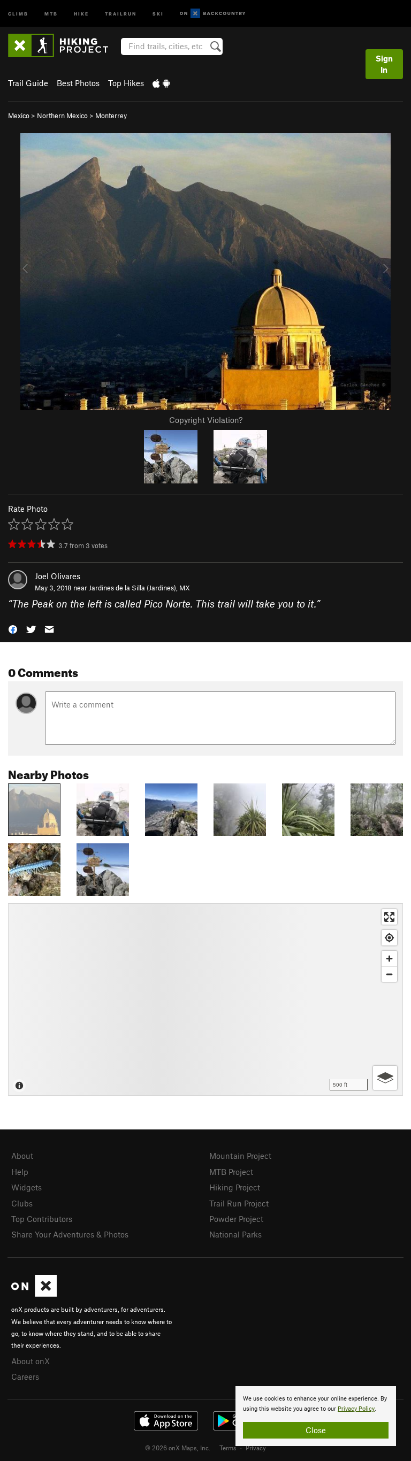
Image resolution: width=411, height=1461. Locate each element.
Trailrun (120, 13)
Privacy (256, 1447)
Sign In (384, 63)
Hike (81, 13)
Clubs (22, 1203)
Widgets (26, 1187)
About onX (30, 1361)
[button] (13, 628)
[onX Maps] (34, 1293)
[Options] (385, 1078)
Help (19, 1172)
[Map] (205, 999)
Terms (228, 1447)
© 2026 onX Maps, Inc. (177, 1447)
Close (316, 1430)
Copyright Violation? (205, 420)
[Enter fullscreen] (389, 917)
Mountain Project (240, 1155)
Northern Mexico (62, 115)
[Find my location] (389, 937)
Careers (25, 1376)
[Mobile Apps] (161, 83)
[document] (316, 1416)
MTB (51, 13)
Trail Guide (28, 83)
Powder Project (236, 1219)
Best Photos (78, 83)
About (22, 1155)
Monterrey (111, 115)
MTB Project (231, 1172)
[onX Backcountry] (213, 14)
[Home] (63, 45)
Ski (158, 13)
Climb (18, 13)
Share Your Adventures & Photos (69, 1234)
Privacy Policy (356, 1408)
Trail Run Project (239, 1203)
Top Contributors (41, 1219)
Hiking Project (234, 1187)
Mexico (18, 115)
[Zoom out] (389, 974)
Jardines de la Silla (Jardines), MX (139, 587)
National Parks (235, 1234)
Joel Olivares (57, 576)
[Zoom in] (389, 958)
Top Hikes (126, 83)
